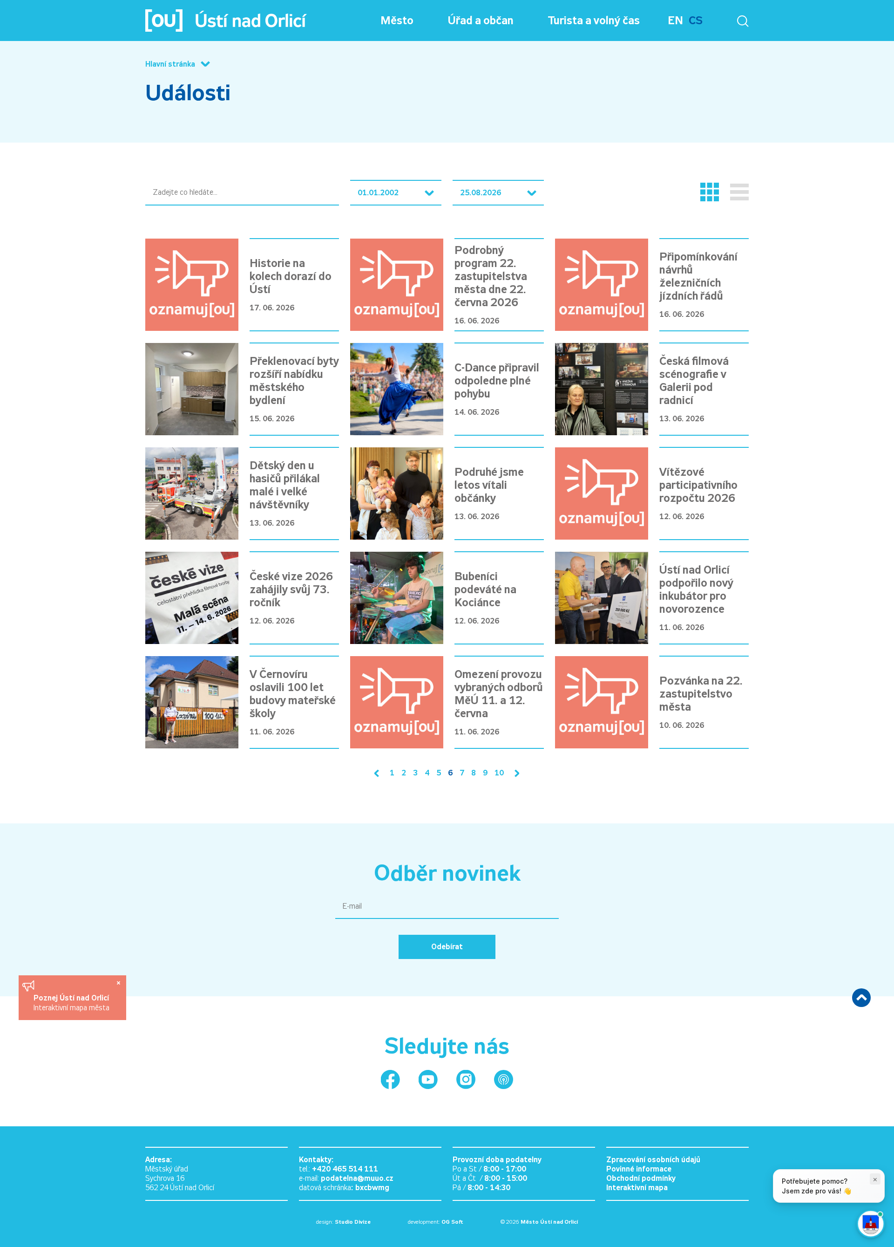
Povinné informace (638, 1169)
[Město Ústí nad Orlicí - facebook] (390, 1079)
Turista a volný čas (594, 20)
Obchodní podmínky (641, 1178)
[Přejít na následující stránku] (515, 773)
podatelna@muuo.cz (357, 1178)
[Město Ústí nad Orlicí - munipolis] (503, 1079)
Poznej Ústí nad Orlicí (72, 997)
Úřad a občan (481, 20)
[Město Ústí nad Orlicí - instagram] (465, 1079)
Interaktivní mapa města (71, 1008)
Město (396, 20)
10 (499, 772)
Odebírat (447, 946)
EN (675, 20)
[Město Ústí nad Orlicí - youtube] (428, 1079)
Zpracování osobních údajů (653, 1159)
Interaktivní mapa (637, 1187)
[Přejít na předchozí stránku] (378, 773)
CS (696, 20)
